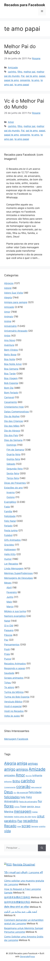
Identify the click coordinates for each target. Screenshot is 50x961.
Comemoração (10, 787)
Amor (11, 122)
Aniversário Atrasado (16, 330)
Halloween (10, 549)
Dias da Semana (13, 440)
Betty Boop (10, 354)
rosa (19, 826)
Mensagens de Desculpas (18, 578)
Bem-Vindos (11, 349)
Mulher (34, 817)
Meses (8, 582)
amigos (22, 769)
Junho (10, 597)
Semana (34, 826)
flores (9, 806)
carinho (12, 71)
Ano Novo (9, 340)
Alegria (8, 297)
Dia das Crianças (13, 421)
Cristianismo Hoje (14, 406)
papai (42, 76)
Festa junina (11, 530)
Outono (11, 497)
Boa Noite (9, 359)
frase (23, 806)
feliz (22, 797)
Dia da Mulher (12, 416)
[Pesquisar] (42, 848)
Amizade (13, 67)
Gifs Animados (12, 540)
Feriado (8, 525)
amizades (9, 775)
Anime (7, 321)
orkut (40, 816)
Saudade (9, 673)
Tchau (7, 682)
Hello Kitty (10, 554)
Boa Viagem (11, 378)
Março (10, 606)
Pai (22, 76)
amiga (22, 763)
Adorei (8, 288)
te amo (35, 80)
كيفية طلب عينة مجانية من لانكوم (20, 911)
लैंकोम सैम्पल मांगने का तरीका (16, 906)
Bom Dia (8, 387)
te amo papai (21, 84)
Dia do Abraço (12, 430)
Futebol (8, 535)
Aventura (9, 345)
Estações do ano (13, 487)
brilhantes (8, 781)
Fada (7, 506)
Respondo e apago (14, 668)
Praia (7, 654)
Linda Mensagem (13, 568)
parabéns (10, 821)
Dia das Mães (11, 426)
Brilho (16, 781)
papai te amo (11, 80)
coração (23, 786)
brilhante (37, 775)
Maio (9, 601)
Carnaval (9, 397)
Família (8, 511)
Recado (10, 826)
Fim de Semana (15, 449)
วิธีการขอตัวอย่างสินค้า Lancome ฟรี (23, 872)
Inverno (11, 492)
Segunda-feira (15, 468)
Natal (7, 620)
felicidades (12, 797)
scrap (26, 826)
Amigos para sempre (15, 302)
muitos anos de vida (22, 817)
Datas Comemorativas (16, 411)
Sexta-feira (13, 473)
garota (30, 806)
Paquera (8, 630)
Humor (8, 559)
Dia (15, 793)
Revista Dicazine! (24, 864)
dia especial (22, 792)
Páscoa (8, 635)
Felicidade (10, 516)
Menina (8, 811)
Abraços (8, 283)
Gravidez (9, 544)
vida (7, 831)
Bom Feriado (11, 392)
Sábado (11, 464)
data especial (36, 787)
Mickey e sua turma (15, 611)
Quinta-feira (13, 459)
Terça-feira (13, 478)
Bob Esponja (11, 383)
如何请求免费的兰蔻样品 (17, 897)
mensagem (22, 811)
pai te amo (32, 76)
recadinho (30, 821)
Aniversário (10, 326)
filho (20, 71)
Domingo (11, 445)
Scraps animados (13, 677)
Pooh (7, 649)
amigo (9, 769)
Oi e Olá (8, 625)
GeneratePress (27, 956)
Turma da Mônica (14, 692)
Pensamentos (11, 644)
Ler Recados (11, 563)
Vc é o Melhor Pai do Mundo (24, 104)
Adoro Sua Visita (13, 292)
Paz (6, 639)
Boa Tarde (10, 373)
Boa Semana (11, 368)
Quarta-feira (13, 454)
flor (40, 801)
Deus (8, 792)
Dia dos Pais (11, 435)
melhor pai (29, 71)
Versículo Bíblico (13, 701)
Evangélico (10, 502)
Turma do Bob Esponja (16, 696)
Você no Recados (14, 711)
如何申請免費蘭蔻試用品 (17, 902)
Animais (8, 316)
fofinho (17, 807)
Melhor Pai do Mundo (20, 49)
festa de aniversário (28, 801)
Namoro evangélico (15, 616)
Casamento (10, 402)
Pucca (7, 658)
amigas (33, 763)
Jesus (37, 806)
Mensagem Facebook (16, 739)
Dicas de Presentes (15, 483)
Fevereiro (12, 592)
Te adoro (9, 687)
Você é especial (13, 706)
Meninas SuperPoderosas (18, 573)
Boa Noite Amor (13, 364)
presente (25, 80)
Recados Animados (15, 663)
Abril (9, 587)
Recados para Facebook (24, 5)
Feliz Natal (10, 521)
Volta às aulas (12, 715)
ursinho (42, 826)
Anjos (7, 335)
